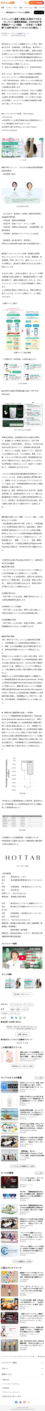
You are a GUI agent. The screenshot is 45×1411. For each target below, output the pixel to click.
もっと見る (39, 1078)
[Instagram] (24, 1402)
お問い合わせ (22, 1034)
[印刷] (24, 1018)
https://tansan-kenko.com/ (20, 920)
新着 (2, 7)
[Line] (20, 1018)
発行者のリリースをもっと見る (22, 1066)
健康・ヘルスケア (22, 1009)
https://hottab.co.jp (19, 893)
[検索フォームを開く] (25, 2)
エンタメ (9, 7)
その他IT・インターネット (10, 1013)
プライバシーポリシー (10, 1392)
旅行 (20, 7)
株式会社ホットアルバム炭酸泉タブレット (16, 33)
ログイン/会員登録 (36, 3)
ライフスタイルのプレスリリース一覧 (21, 1356)
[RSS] (29, 1402)
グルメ (15, 7)
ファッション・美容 (30, 7)
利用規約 (5, 1388)
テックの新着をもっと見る (22, 1261)
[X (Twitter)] (16, 1018)
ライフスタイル (16, 1004)
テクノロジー (28, 1004)
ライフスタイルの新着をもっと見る (22, 1166)
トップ (4, 1356)
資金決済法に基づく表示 (11, 1396)
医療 (12, 1009)
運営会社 (5, 1380)
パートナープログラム (10, 1384)
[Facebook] (12, 1018)
